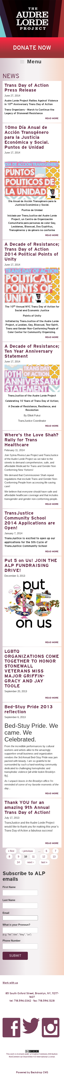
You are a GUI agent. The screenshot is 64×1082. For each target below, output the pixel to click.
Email (6, 912)
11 (33, 856)
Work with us (10, 982)
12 (43, 856)
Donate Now (32, 47)
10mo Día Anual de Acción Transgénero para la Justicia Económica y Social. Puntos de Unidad (26, 137)
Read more (51, 118)
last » (44, 862)
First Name (9, 887)
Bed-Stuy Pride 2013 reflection (28, 709)
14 (18, 862)
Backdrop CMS (39, 1072)
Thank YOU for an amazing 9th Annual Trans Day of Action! (27, 807)
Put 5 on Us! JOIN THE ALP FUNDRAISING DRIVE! (30, 565)
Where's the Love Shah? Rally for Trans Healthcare (31, 439)
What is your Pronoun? (16, 924)
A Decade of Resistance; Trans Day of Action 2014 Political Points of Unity (31, 252)
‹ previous (27, 850)
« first (11, 850)
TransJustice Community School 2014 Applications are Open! (29, 520)
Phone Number (11, 940)
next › (30, 862)
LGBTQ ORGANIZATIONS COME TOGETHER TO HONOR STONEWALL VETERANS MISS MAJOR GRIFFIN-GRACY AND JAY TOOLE (31, 668)
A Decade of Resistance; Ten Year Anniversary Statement (31, 351)
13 (54, 856)
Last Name (9, 900)
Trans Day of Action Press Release (26, 88)
